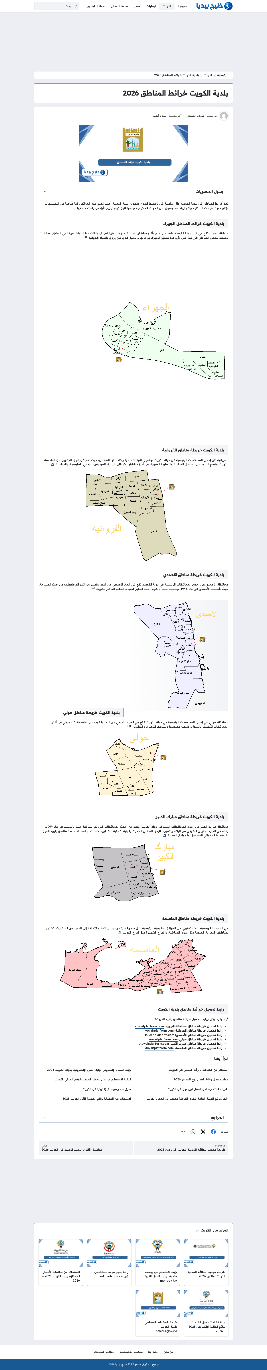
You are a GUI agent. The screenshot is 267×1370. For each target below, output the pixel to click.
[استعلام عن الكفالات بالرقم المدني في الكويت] (182, 1070)
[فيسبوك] (213, 1132)
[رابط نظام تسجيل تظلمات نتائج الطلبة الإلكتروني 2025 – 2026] (206, 1313)
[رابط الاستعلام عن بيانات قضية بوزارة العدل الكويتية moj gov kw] (158, 1262)
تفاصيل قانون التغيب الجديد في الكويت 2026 (72, 1149)
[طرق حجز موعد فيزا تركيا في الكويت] (85, 1089)
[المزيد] (183, 1132)
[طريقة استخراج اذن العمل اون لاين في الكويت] (182, 1089)
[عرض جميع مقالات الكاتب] (223, 115)
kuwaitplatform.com (149, 1026)
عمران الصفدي (195, 115)
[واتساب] (193, 1132)
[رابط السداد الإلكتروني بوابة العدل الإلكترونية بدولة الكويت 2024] (85, 1070)
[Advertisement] (133, 41)
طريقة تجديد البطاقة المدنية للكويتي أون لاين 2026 (191, 1149)
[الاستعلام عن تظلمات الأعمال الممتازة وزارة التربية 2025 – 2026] (61, 1262)
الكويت (208, 75)
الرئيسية (222, 75)
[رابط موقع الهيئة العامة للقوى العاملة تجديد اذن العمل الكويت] (182, 1098)
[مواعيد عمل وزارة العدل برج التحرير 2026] (182, 1079)
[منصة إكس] (203, 1132)
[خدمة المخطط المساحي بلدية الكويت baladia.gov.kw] (158, 1313)
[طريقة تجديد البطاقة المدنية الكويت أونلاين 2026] (206, 1262)
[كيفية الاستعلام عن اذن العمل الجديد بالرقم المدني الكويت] (85, 1079)
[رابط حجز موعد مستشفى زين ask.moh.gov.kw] (109, 1262)
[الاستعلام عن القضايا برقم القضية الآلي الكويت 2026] (85, 1098)
